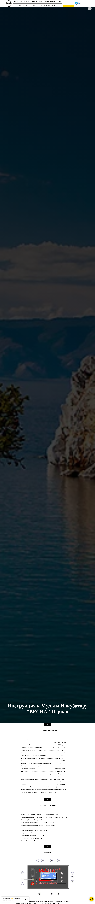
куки (12, 898)
